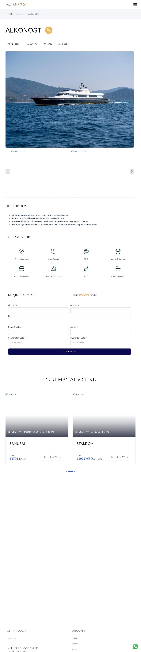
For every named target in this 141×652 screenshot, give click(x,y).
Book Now (51, 457)
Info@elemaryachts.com (24, 648)
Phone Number (14, 327)
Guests (73, 327)
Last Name (75, 305)
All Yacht (21, 14)
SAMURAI (17, 444)
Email (10, 316)
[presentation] (8, 171)
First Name (13, 305)
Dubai (74, 638)
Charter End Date (77, 338)
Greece (75, 644)
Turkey (75, 649)
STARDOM (85, 444)
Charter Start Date (16, 338)
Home (10, 14)
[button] (66, 471)
